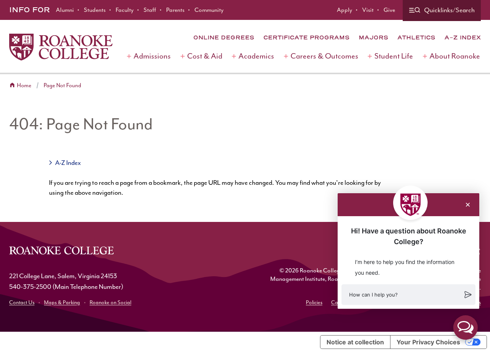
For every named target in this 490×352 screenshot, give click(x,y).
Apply (344, 10)
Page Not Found (62, 85)
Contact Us (21, 302)
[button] (408, 294)
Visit (368, 10)
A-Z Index (462, 37)
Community (209, 10)
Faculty (125, 10)
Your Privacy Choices (428, 342)
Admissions (152, 56)
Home (24, 85)
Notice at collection (355, 342)
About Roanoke (455, 56)
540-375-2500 (30, 286)
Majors (373, 37)
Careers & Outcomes (324, 56)
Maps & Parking (62, 302)
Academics (256, 56)
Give (389, 10)
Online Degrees (223, 37)
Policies (314, 302)
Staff (150, 10)
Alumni (65, 10)
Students (95, 10)
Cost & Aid (204, 56)
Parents (175, 10)
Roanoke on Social (110, 302)
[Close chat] (468, 205)
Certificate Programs (306, 37)
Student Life (393, 56)
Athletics (416, 37)
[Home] (61, 47)
